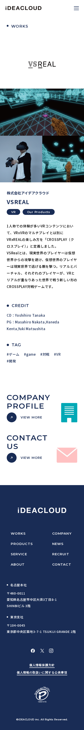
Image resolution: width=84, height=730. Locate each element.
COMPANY (62, 533)
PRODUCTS (22, 544)
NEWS (58, 544)
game (31, 354)
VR (13, 212)
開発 (12, 361)
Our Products (38, 212)
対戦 (46, 354)
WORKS (18, 533)
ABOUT (18, 564)
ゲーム (14, 354)
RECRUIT (60, 554)
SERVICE (19, 554)
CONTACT (61, 564)
